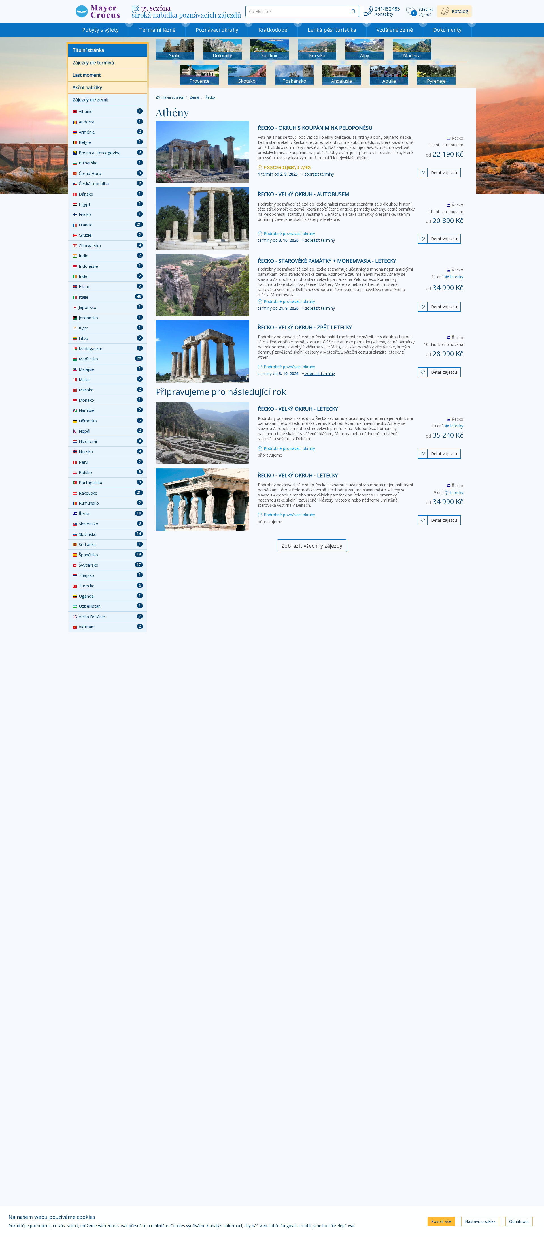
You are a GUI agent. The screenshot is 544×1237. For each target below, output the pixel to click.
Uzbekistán (110, 606)
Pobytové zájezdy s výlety (287, 167)
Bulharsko (110, 163)
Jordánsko (110, 317)
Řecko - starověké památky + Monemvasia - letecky (327, 260)
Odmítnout (519, 1221)
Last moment (87, 75)
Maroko (110, 390)
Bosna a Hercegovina (110, 152)
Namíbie (110, 410)
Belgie (110, 142)
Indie (110, 255)
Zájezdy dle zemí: (90, 100)
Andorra (110, 122)
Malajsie (110, 369)
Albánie (110, 111)
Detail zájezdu (444, 172)
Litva (110, 338)
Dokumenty (447, 29)
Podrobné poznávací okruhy (289, 233)
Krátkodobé (272, 29)
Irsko (110, 276)
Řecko (110, 513)
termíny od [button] (296, 240)
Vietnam (110, 627)
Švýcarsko (110, 565)
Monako (110, 400)
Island (110, 286)
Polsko (110, 472)
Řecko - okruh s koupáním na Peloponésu (315, 127)
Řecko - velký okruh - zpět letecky (305, 327)
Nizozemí (110, 441)
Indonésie (110, 266)
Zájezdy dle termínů (93, 62)
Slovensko (110, 524)
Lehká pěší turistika (332, 29)
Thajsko (110, 575)
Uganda (110, 596)
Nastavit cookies (480, 1221)
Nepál (110, 431)
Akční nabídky (87, 87)
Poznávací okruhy (217, 29)
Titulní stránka (88, 50)
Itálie (110, 297)
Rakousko (110, 493)
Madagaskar (110, 348)
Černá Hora (110, 173)
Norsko (110, 451)
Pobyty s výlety (100, 29)
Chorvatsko (110, 245)
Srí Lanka (110, 544)
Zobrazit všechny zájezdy (311, 545)
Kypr (110, 328)
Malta (110, 379)
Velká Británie (110, 616)
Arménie (110, 132)
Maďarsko (110, 358)
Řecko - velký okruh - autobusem (303, 194)
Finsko (110, 214)
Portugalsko (110, 482)
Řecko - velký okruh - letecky (298, 408)
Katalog (460, 11)
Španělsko (110, 554)
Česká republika (110, 183)
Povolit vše (441, 1221)
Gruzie (110, 235)
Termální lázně (157, 29)
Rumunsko (110, 503)
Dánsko (110, 194)
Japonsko (110, 307)
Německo (110, 420)
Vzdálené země (395, 29)
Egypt (110, 204)
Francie (110, 225)
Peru (110, 462)
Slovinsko (110, 534)
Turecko (110, 585)
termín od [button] (296, 174)
